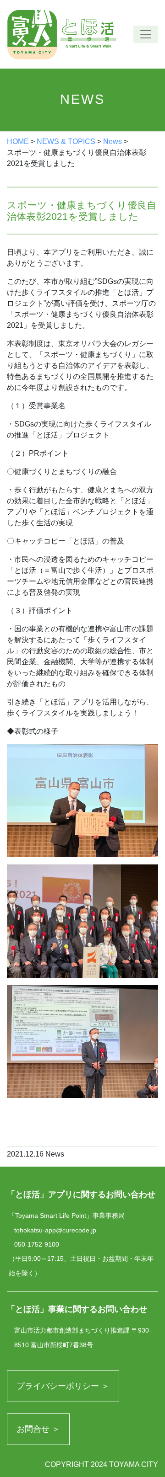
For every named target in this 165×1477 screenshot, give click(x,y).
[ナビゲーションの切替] (145, 34)
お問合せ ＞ (38, 1429)
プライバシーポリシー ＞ (63, 1386)
